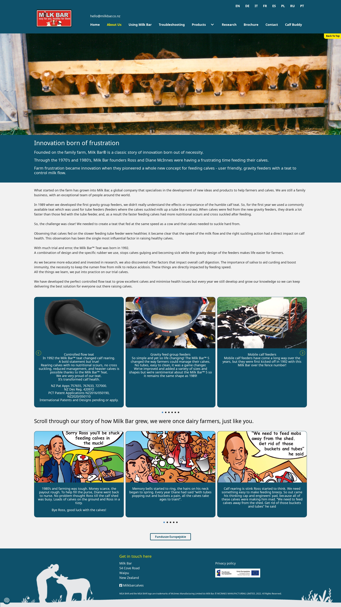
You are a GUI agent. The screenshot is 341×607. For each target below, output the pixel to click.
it (256, 6)
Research (229, 24)
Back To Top (333, 36)
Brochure (251, 24)
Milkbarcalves (133, 585)
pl (283, 6)
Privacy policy (225, 563)
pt (302, 6)
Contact (272, 24)
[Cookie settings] (7, 600)
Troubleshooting (172, 24)
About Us (114, 24)
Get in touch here (135, 556)
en (238, 6)
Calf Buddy (293, 24)
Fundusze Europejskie (170, 537)
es (274, 6)
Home (95, 24)
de (247, 6)
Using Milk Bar (140, 24)
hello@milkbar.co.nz (105, 16)
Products (199, 24)
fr (265, 6)
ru (292, 6)
